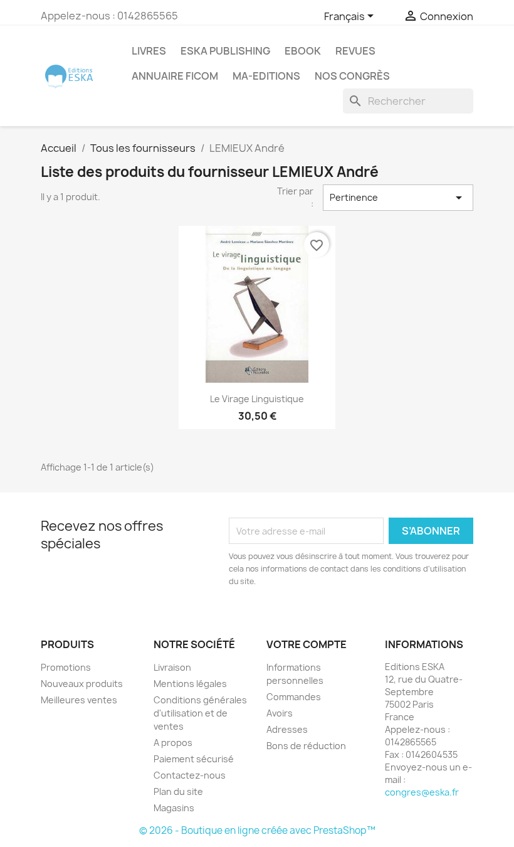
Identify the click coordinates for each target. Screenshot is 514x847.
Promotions (66, 667)
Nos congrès (352, 76)
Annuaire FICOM (175, 76)
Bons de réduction (306, 746)
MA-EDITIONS (266, 76)
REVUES (355, 51)
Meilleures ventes (79, 700)
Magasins (174, 808)
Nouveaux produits (82, 684)
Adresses (287, 729)
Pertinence (398, 197)
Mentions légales (190, 684)
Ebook (303, 51)
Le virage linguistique (257, 399)
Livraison (172, 667)
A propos (173, 742)
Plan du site (178, 791)
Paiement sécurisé (194, 759)
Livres (149, 51)
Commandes (293, 697)
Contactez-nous (190, 775)
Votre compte (306, 644)
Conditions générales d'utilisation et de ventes (200, 713)
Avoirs (279, 713)
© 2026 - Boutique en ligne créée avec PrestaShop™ (257, 830)
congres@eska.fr (422, 792)
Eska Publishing (225, 51)
